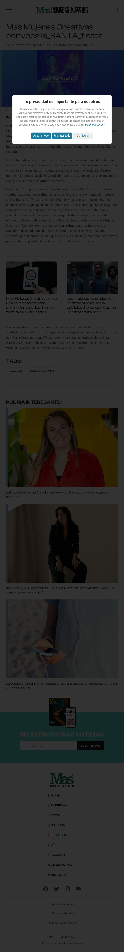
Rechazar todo (62, 135)
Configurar (83, 135)
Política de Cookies (95, 124)
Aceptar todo (41, 135)
